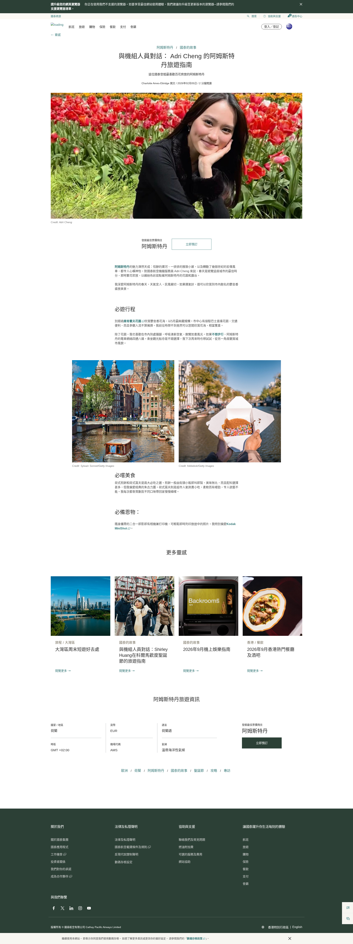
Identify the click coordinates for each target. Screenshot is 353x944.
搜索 (254, 16)
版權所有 (56, 927)
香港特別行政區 (278, 927)
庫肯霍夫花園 (133, 321)
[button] (289, 938)
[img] (301, 4)
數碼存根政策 (194, 938)
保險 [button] (102, 26)
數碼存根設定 (123, 862)
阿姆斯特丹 (122, 266)
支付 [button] (123, 26)
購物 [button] (92, 26)
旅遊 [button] (82, 26)
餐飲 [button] (113, 26)
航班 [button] (71, 26)
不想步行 (218, 334)
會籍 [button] (133, 26)
